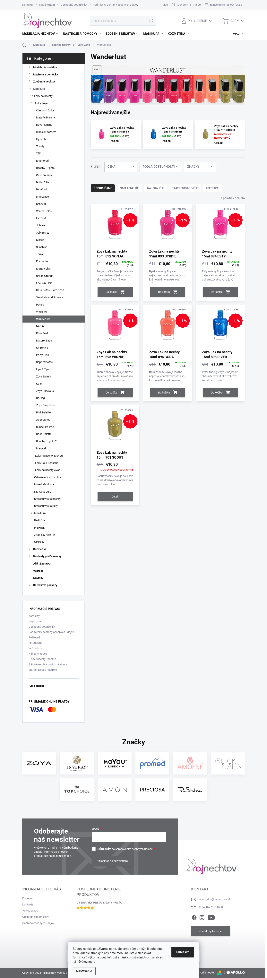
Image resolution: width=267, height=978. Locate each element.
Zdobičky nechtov (45, 534)
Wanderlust (43, 319)
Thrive (40, 254)
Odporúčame (103, 188)
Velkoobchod (30, 910)
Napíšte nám (47, 4)
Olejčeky (39, 541)
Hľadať (151, 20)
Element (41, 218)
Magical (41, 448)
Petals (40, 304)
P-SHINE (39, 527)
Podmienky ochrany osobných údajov (115, 4)
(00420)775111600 (211, 907)
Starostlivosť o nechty (47, 498)
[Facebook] (194, 917)
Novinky (38, 577)
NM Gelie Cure (42, 491)
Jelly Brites (42, 232)
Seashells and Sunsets (49, 297)
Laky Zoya (41, 103)
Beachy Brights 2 (46, 441)
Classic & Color (45, 110)
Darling (40, 398)
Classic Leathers (46, 132)
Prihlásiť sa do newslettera (112, 860)
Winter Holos (44, 211)
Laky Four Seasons (46, 462)
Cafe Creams (44, 175)
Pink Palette (43, 412)
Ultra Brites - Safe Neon (50, 290)
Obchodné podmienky (74, 4)
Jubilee (40, 225)
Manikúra (39, 88)
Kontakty (27, 4)
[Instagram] (202, 917)
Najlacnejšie (129, 188)
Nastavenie (84, 971)
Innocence (42, 196)
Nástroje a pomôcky (45, 74)
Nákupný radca (38, 653)
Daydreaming (44, 124)
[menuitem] (40, 34)
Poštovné (34, 637)
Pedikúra (39, 520)
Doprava (27, 898)
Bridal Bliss (42, 182)
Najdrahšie (155, 188)
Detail (115, 496)
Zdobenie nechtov (44, 81)
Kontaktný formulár (211, 931)
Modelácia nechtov (45, 67)
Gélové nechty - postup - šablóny (48, 664)
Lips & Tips (42, 369)
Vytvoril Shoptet (205, 972)
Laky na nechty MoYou (49, 455)
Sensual (41, 203)
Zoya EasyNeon (45, 405)
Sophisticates (44, 362)
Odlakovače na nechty (47, 477)
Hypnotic (41, 139)
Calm (39, 383)
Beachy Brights (45, 167)
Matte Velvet (43, 268)
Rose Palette (43, 434)
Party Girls (42, 355)
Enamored (42, 160)
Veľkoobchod (37, 648)
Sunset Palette (45, 426)
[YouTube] (211, 917)
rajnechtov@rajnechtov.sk (215, 899)
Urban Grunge (44, 275)
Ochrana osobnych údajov (38, 923)
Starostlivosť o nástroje (43, 669)
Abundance (43, 419)
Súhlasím (182, 952)
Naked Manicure (44, 484)
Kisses (40, 239)
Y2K (38, 153)
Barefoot (41, 189)
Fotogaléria (35, 642)
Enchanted (42, 261)
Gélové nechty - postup (42, 659)
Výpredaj (38, 570)
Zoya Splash (43, 376)
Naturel (40, 326)
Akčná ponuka (42, 563)
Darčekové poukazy (45, 585)
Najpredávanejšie (185, 188)
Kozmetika (40, 549)
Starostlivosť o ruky (46, 505)
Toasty (40, 146)
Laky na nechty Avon (47, 470)
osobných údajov (142, 849)
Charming (42, 347)
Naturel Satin (44, 340)
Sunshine (41, 247)
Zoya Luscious (45, 391)
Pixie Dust (42, 333)
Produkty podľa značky (47, 556)
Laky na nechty (43, 96)
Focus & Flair (44, 283)
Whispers (41, 311)
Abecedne (212, 188)
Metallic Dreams (46, 117)
